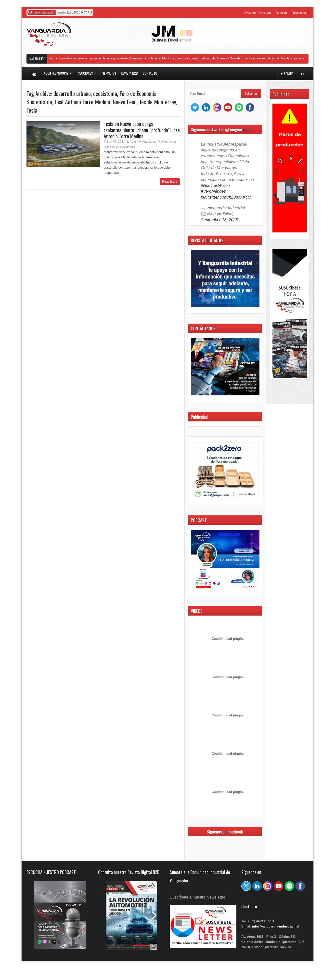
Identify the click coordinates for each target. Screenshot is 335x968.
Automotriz (149, 141)
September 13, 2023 (219, 219)
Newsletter (299, 12)
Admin (134, 141)
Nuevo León (125, 101)
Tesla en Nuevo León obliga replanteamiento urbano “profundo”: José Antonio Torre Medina (142, 130)
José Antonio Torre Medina (82, 101)
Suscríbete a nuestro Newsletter (197, 897)
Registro (281, 12)
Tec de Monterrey (157, 101)
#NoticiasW (211, 185)
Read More (169, 181)
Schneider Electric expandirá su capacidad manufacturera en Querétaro (184, 58)
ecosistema (105, 93)
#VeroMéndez (213, 191)
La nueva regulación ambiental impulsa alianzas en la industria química (285, 58)
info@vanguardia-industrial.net (275, 926)
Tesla (31, 110)
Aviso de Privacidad (257, 12)
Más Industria (167, 141)
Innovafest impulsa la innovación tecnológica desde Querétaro (88, 58)
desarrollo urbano (72, 93)
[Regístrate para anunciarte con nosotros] (203, 946)
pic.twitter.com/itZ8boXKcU (226, 197)
